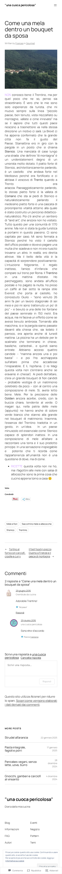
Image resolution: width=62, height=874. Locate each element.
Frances (19, 43)
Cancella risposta (31, 657)
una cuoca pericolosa (31, 624)
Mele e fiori (12, 523)
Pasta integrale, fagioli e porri (15, 749)
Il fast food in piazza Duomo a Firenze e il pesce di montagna (40, 552)
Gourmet (30, 43)
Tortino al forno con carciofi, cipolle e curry (15, 552)
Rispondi (20, 612)
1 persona (34, 637)
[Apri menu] (55, 5)
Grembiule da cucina (26, 594)
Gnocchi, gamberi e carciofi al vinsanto (23, 777)
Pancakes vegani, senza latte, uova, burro (21, 763)
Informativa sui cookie (14, 860)
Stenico (10, 530)
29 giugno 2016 (23, 590)
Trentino (23, 530)
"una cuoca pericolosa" (20, 5)
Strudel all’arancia (16, 737)
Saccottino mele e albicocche (37, 523)
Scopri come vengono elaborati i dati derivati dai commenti (31, 703)
